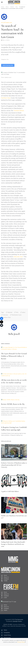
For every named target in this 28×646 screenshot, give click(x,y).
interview (5, 315)
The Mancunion (19, 619)
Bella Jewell (6, 40)
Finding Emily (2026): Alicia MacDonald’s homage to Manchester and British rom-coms (13, 544)
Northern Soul (6, 98)
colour (23, 312)
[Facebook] (1, 318)
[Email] (1, 325)
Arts (8, 59)
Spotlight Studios (17, 621)
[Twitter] (1, 321)
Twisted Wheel (19, 111)
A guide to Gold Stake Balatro (10, 491)
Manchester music (16, 315)
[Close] (25, 641)
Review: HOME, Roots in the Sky (13, 404)
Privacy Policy (21, 642)
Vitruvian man (18, 257)
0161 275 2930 (8, 624)
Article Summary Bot (8, 65)
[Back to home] (14, 2)
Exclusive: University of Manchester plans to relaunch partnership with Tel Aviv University (14, 465)
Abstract (10, 312)
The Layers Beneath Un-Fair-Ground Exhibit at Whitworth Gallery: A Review (14, 356)
